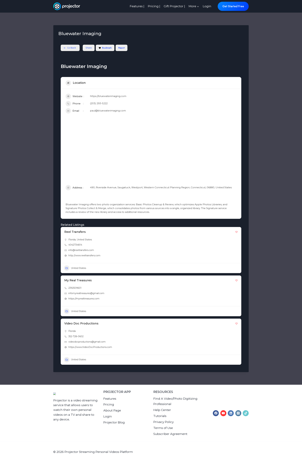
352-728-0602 (76, 336)
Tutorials (159, 416)
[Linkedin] (231, 413)
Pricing (108, 404)
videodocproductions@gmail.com (87, 341)
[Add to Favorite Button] (236, 232)
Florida (72, 239)
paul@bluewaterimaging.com (108, 110)
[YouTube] (223, 413)
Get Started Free (233, 6)
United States (84, 239)
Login (207, 6)
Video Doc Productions (81, 323)
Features (109, 398)
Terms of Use (163, 428)
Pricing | (154, 6)
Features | (137, 6)
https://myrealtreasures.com (83, 298)
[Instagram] (238, 413)
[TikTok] (246, 413)
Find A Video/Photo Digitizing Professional (175, 401)
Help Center (162, 410)
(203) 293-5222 (99, 103)
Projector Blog (114, 422)
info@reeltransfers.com (81, 250)
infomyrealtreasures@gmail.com (86, 293)
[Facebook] (216, 413)
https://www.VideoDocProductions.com (90, 347)
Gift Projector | (174, 6)
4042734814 (75, 244)
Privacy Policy (163, 422)
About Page (112, 410)
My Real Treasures (78, 280)
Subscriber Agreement (170, 434)
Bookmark (107, 47)
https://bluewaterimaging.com (108, 96)
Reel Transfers (75, 232)
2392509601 (74, 287)
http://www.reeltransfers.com (84, 255)
